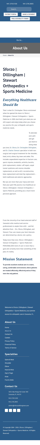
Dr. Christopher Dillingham (26, 148)
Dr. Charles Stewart (13, 150)
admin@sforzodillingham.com (19, 405)
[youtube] (14, 410)
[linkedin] (18, 410)
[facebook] (6, 410)
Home (5, 55)
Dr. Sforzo (13, 148)
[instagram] (10, 410)
